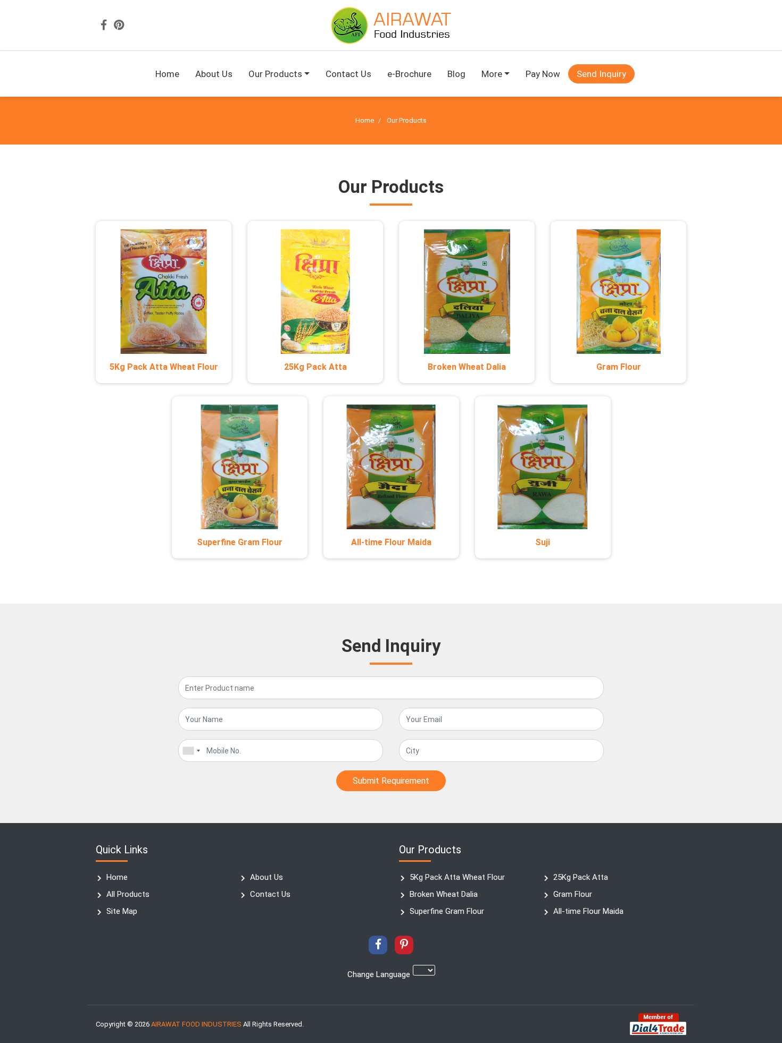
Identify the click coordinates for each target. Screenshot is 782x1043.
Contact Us (348, 74)
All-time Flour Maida (391, 542)
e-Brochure (409, 74)
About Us (213, 74)
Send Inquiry (601, 74)
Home (167, 74)
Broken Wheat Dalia (467, 367)
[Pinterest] (404, 945)
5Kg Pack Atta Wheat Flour (164, 367)
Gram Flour (618, 367)
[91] (191, 750)
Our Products (275, 74)
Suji (542, 542)
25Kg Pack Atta (315, 367)
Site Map (121, 911)
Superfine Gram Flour (239, 542)
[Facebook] (103, 25)
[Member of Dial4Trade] (658, 1024)
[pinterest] (119, 25)
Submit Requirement (391, 781)
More (491, 74)
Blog (456, 74)
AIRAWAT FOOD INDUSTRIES (196, 1024)
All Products (127, 894)
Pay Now (543, 74)
